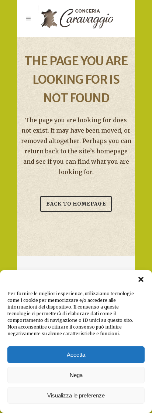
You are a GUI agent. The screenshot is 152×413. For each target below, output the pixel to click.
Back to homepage (76, 204)
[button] (141, 279)
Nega (76, 375)
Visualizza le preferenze (76, 395)
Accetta (76, 355)
